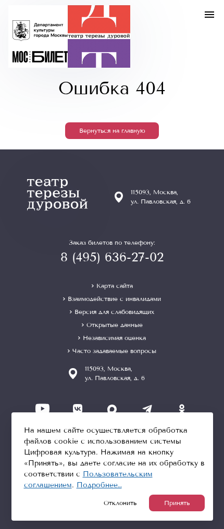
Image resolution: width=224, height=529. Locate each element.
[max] (112, 409)
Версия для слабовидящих (114, 312)
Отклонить (120, 503)
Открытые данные (114, 325)
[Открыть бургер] (209, 14)
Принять (177, 503)
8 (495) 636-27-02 (112, 257)
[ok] (182, 409)
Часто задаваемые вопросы (114, 351)
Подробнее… (99, 485)
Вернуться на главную (112, 130)
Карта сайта (114, 285)
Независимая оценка (114, 338)
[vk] (77, 409)
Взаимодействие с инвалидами (114, 299)
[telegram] (147, 409)
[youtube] (42, 409)
